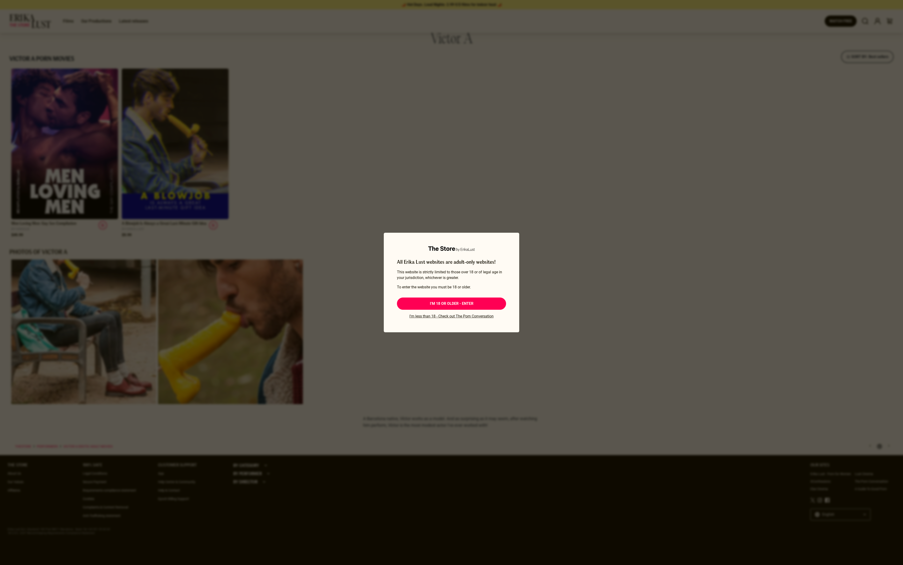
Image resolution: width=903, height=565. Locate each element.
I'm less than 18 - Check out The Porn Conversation (451, 316)
